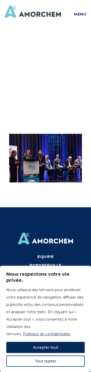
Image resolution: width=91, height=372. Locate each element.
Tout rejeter (45, 361)
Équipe (45, 256)
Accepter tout (45, 347)
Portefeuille (46, 265)
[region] (45, 319)
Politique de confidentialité (47, 334)
